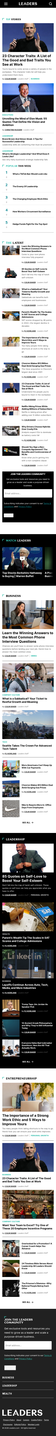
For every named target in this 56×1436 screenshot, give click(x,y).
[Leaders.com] (28, 3)
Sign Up (8, 515)
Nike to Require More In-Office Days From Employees (36, 806)
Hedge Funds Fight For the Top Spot (30, 224)
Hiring (34, 656)
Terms (46, 1420)
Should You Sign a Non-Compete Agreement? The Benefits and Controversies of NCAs (36, 451)
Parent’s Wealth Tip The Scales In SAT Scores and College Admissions (37, 314)
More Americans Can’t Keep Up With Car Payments (37, 766)
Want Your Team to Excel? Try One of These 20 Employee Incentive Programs (27, 1227)
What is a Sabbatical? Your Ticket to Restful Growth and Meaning (36, 291)
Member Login (33, 1424)
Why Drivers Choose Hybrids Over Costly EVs (36, 427)
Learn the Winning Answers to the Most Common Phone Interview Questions (36, 248)
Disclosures (7, 1424)
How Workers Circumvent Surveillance (32, 211)
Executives (7, 115)
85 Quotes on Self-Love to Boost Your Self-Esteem (34, 270)
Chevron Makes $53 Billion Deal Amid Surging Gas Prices (36, 364)
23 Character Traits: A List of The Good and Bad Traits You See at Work (26, 60)
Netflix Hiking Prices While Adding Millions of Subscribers (37, 407)
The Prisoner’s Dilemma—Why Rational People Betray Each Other (36, 1286)
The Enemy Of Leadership (25, 186)
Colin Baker (10, 79)
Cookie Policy (36, 1420)
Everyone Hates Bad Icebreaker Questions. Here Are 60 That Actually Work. (37, 1045)
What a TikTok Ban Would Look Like (30, 174)
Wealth (6, 934)
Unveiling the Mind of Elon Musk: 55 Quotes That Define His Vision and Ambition (24, 121)
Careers (26, 1420)
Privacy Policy (25, 506)
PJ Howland (30, 331)
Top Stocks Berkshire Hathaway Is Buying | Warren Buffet (22, 574)
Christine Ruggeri (13, 130)
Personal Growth (40, 895)
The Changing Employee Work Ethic (30, 199)
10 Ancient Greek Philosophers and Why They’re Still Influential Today (37, 1025)
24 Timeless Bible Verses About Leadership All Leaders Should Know (37, 1266)
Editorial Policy (20, 1424)
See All (26, 822)
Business (35, 79)
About (19, 1420)
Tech (4, 742)
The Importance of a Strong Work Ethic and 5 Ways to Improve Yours (35, 340)
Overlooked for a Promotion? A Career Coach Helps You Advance (37, 1246)
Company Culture (11, 695)
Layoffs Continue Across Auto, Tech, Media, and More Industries (25, 986)
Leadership (7, 136)
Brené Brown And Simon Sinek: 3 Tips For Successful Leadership (22, 140)
